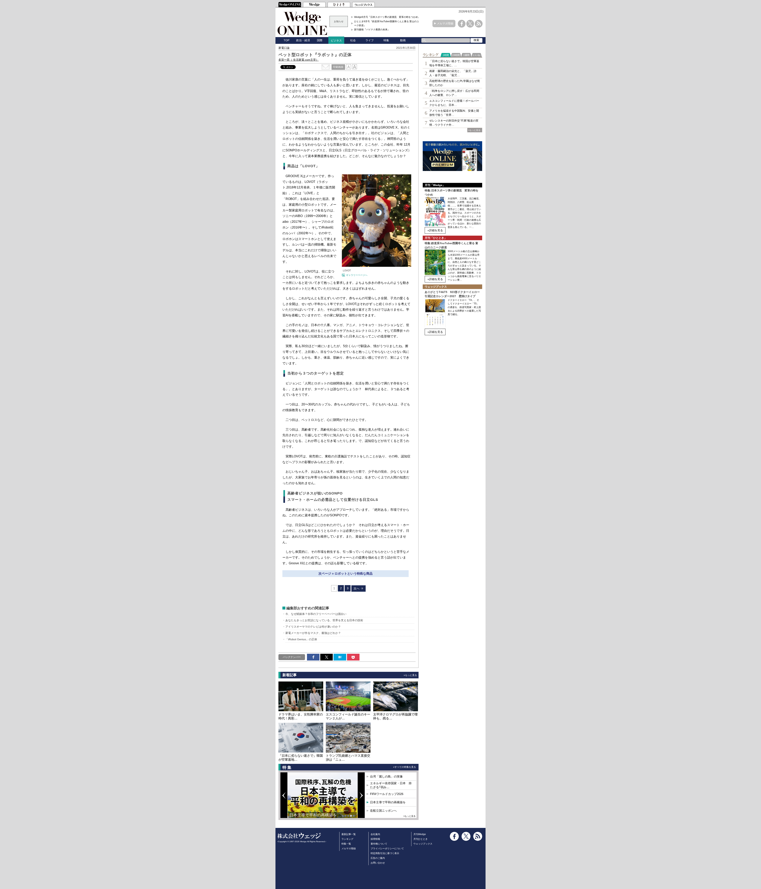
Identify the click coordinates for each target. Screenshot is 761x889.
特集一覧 (346, 843)
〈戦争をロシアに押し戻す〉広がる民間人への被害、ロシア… (454, 93)
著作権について (379, 843)
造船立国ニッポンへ (383, 810)
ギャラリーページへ (356, 275)
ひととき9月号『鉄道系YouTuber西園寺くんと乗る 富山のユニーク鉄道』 (387, 23)
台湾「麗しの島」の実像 (386, 776)
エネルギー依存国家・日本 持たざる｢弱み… (391, 785)
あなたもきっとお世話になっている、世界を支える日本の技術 (324, 620)
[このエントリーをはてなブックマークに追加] (340, 657)
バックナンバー (292, 657)
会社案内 (375, 834)
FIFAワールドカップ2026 (386, 794)
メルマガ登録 (445, 23)
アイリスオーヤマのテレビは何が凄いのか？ (313, 626)
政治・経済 (303, 40)
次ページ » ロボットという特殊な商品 (345, 573)
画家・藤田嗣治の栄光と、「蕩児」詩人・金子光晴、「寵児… (452, 73)
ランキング (347, 839)
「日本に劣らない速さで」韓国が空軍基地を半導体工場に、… (454, 63)
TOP (286, 40)
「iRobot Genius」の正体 (301, 639)
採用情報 (375, 839)
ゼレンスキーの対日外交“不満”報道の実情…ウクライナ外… (453, 122)
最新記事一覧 (348, 834)
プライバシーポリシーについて (387, 848)
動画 (403, 40)
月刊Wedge (419, 834)
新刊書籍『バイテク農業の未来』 (372, 29)
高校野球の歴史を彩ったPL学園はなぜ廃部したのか (454, 83)
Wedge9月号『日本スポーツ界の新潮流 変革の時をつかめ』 (387, 17)
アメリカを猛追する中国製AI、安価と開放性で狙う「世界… (454, 112)
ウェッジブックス (422, 843)
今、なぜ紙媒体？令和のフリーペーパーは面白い (315, 613)
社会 (353, 40)
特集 (386, 40)
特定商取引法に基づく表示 (385, 853)
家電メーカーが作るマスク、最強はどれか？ (313, 633)
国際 (319, 40)
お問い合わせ (378, 862)
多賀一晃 (298, 59)
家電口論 (284, 47)
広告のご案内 (378, 858)
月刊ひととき (420, 839)
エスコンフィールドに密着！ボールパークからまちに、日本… (454, 103)
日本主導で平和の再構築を (313, 815)
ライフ (369, 40)
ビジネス (336, 40)
